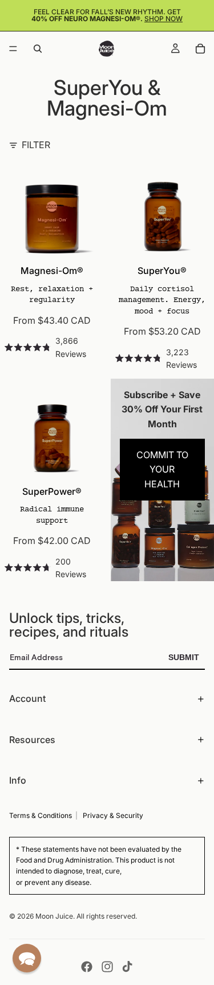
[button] (27, 958)
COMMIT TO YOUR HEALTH (162, 469)
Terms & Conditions (40, 815)
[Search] (37, 48)
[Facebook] (87, 967)
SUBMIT (183, 657)
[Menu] (13, 48)
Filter (36, 144)
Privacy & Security (113, 815)
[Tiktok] (127, 967)
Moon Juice (54, 916)
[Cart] (200, 48)
